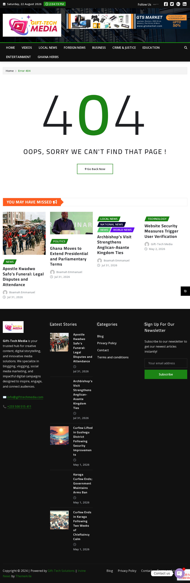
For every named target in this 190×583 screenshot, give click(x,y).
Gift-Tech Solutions (61, 571)
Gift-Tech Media (162, 244)
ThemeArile (23, 576)
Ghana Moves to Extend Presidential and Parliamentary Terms (69, 256)
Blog (100, 336)
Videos (27, 48)
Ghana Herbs (48, 57)
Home (10, 48)
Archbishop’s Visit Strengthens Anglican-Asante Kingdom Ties (114, 245)
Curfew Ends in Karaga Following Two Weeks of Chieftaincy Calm (82, 525)
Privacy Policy (107, 343)
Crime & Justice (124, 48)
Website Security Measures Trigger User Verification (161, 231)
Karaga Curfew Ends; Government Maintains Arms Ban (82, 483)
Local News (48, 48)
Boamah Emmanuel (22, 292)
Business (99, 48)
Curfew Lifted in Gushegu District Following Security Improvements (83, 441)
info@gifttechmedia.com (25, 397)
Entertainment (18, 57)
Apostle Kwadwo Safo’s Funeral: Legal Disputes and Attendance (23, 276)
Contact (103, 350)
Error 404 (24, 71)
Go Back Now (96, 169)
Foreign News (75, 48)
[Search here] (185, 48)
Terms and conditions (113, 357)
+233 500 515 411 (19, 406)
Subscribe (166, 374)
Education (151, 48)
